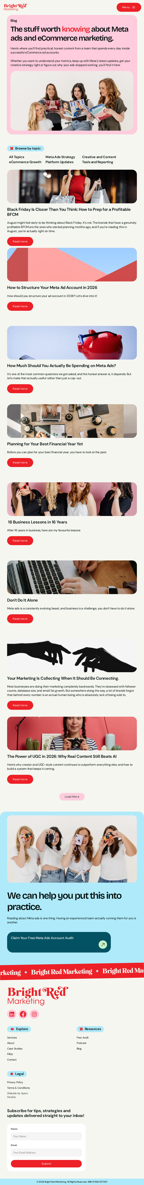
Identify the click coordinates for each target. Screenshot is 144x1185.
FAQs (10, 1054)
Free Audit (82, 1037)
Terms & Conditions (18, 1088)
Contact (11, 1059)
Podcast (81, 1043)
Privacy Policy (15, 1082)
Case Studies (14, 1048)
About (10, 1043)
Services (12, 1037)
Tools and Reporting (97, 162)
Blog (79, 1048)
